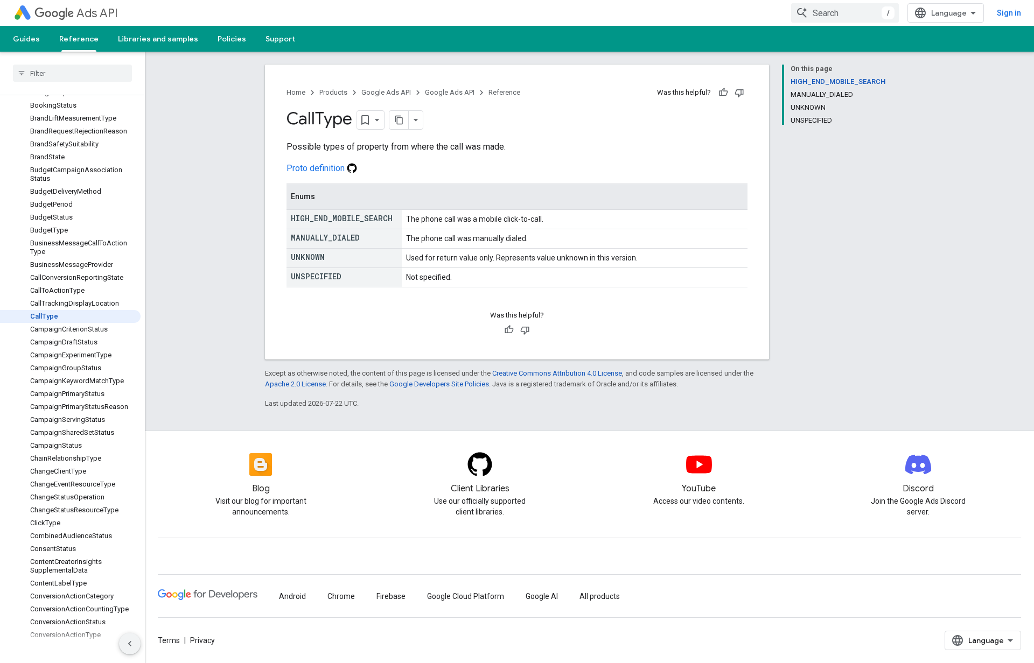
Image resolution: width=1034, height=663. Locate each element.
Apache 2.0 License (295, 384)
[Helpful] (723, 92)
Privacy (202, 640)
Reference (79, 39)
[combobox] (845, 13)
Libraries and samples (158, 39)
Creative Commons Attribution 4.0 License (557, 373)
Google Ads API (386, 92)
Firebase (391, 596)
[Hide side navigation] (130, 643)
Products (333, 92)
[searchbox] (72, 73)
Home (296, 92)
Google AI (542, 596)
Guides (26, 39)
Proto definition (317, 168)
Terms (169, 640)
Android (292, 596)
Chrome (341, 596)
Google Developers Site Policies (439, 384)
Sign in (1009, 13)
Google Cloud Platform (465, 596)
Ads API (97, 13)
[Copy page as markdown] (399, 120)
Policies (232, 39)
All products (599, 596)
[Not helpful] (739, 92)
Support (280, 39)
